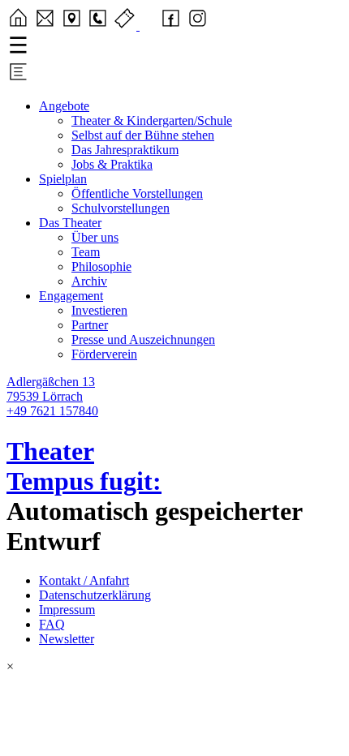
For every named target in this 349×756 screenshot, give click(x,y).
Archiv (89, 281)
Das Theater (70, 223)
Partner (89, 325)
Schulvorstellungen (120, 208)
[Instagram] (197, 25)
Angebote (64, 106)
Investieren (99, 310)
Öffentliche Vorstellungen (137, 193)
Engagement (71, 296)
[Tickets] (126, 25)
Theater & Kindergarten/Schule (151, 120)
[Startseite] (18, 25)
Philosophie (101, 266)
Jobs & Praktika (112, 164)
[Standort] (72, 25)
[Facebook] (171, 25)
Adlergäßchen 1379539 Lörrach (50, 389)
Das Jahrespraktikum (125, 150)
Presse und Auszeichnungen (143, 339)
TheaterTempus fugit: (84, 466)
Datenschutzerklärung (95, 595)
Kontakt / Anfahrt (84, 580)
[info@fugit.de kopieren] (45, 25)
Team (85, 252)
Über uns (94, 237)
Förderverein (104, 354)
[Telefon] (98, 25)
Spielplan (63, 179)
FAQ (52, 624)
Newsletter (66, 639)
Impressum (67, 609)
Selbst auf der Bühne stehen (142, 135)
